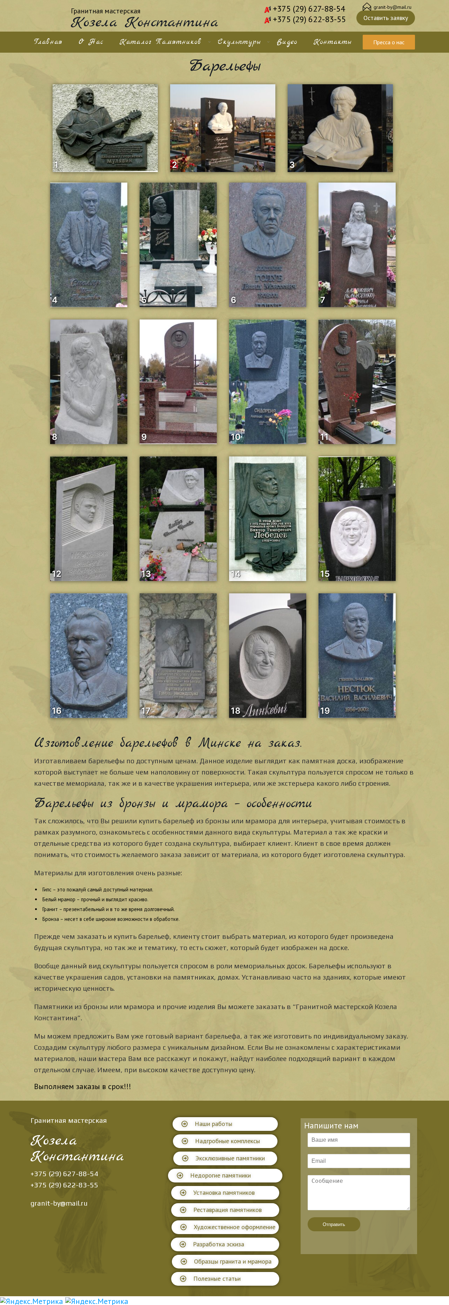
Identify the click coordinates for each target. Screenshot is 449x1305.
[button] (225, 1124)
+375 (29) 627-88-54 (309, 8)
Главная (48, 42)
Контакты (332, 42)
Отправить (334, 1224)
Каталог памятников (161, 42)
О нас (91, 42)
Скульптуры (239, 42)
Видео (287, 42)
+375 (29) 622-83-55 (309, 19)
